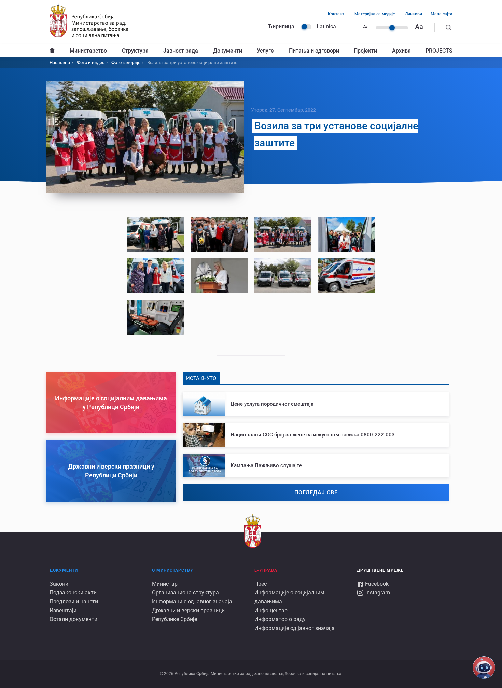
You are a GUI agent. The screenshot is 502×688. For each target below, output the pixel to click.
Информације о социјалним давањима (289, 597)
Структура (135, 50)
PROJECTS (439, 50)
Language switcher (306, 26)
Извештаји (63, 610)
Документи (227, 50)
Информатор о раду (280, 619)
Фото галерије (125, 62)
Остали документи (73, 619)
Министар (165, 583)
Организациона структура (185, 592)
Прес (260, 583)
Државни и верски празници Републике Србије (188, 614)
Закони (59, 583)
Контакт (336, 14)
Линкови (413, 14)
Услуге (265, 50)
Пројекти (365, 50)
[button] (155, 234)
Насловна (52, 50)
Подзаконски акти (73, 592)
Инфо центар (271, 610)
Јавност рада (180, 50)
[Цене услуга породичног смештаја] (316, 404)
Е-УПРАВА (265, 570)
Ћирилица (281, 26)
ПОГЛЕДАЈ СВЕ (316, 492)
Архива (401, 50)
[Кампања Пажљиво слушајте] (316, 465)
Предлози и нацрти (74, 601)
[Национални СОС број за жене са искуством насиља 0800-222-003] (316, 435)
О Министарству (172, 570)
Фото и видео (90, 62)
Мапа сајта (441, 14)
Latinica (326, 26)
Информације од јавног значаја (192, 601)
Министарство (88, 50)
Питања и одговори (314, 50)
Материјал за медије (374, 14)
